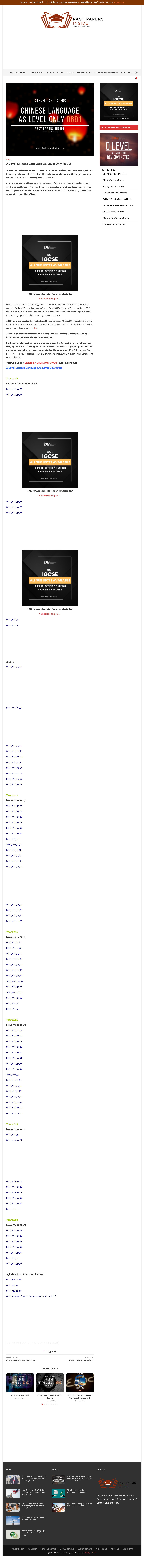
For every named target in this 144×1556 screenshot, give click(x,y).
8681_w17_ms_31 (14, 910)
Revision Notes (36, 72)
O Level (50, 72)
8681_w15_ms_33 (14, 1036)
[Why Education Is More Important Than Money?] (58, 1493)
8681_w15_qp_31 (14, 1058)
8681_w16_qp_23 (14, 992)
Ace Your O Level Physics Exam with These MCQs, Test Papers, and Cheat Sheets (79, 1479)
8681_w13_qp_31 (14, 1241)
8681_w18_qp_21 (14, 784)
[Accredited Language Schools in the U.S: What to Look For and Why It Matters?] (13, 1479)
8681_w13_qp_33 (14, 1252)
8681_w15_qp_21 (14, 1041)
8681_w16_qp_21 (14, 987)
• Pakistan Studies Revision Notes (117, 199)
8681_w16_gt (12, 1009)
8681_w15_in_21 (13, 1080)
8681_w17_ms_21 (14, 861)
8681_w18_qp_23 (14, 394)
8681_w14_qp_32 (14, 1198)
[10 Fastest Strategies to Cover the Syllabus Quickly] (58, 1507)
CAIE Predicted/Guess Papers (106, 72)
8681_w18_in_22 (13, 708)
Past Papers (20, 72)
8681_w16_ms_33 (15, 981)
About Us (115, 1549)
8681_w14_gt (12, 1134)
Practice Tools (83, 72)
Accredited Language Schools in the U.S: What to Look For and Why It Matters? (34, 1479)
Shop (123, 72)
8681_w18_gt (12, 625)
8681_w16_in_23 (13, 953)
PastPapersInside (90, 1553)
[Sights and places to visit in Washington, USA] (13, 1520)
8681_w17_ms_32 (14, 915)
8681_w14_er (12, 1209)
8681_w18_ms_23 (14, 762)
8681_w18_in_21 (13, 666)
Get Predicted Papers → (50, 298)
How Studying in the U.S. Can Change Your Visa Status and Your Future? (33, 1492)
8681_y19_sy (12, 1285)
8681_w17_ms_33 (14, 921)
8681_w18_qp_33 (14, 512)
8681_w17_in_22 (13, 850)
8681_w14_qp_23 (14, 1187)
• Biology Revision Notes (113, 186)
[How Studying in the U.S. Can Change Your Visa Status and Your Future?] (13, 1493)
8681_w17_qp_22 (14, 811)
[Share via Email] (55, 1352)
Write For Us (101, 1549)
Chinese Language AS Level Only (18, 1343)
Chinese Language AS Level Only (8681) (45, 1343)
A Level (60, 72)
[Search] (132, 72)
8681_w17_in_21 (14, 844)
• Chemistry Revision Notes (114, 174)
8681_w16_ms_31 (14, 975)
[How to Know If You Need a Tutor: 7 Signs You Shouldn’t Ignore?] (13, 1507)
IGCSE (70, 72)
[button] (9, 1389)
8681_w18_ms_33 (14, 779)
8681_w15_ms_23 (14, 1108)
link (35, 328)
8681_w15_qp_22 (14, 1047)
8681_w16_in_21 (13, 942)
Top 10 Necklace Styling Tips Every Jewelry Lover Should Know (33, 1533)
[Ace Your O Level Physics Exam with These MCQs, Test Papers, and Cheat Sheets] (58, 1479)
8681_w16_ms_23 (14, 970)
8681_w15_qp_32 (14, 1063)
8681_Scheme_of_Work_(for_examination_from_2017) (31, 1296)
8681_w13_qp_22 (14, 1230)
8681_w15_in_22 (13, 1085)
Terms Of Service (48, 1549)
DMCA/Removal (67, 1549)
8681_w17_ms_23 (14, 904)
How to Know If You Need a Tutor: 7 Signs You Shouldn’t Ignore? (33, 1506)
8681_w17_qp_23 (14, 817)
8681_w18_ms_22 (14, 757)
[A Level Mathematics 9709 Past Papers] (50, 1382)
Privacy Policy (17, 1549)
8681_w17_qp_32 (14, 828)
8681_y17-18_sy (13, 1280)
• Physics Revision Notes (113, 180)
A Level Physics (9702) (20, 1395)
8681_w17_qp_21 (14, 806)
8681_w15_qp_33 (14, 1069)
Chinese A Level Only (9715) (41, 362)
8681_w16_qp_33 (14, 998)
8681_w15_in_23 (13, 1091)
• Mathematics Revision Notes (115, 218)
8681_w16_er (12, 1003)
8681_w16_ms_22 (14, 964)
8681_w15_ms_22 (14, 1102)
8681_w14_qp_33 (14, 1203)
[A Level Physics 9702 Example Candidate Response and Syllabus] (80, 1382)
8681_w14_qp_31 (14, 1192)
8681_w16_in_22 (13, 948)
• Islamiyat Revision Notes (113, 224)
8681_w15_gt (13, 1074)
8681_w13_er (12, 1258)
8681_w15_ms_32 (14, 1030)
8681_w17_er (12, 839)
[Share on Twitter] (50, 1352)
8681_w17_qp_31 (14, 822)
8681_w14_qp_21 (14, 1140)
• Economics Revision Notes (114, 193)
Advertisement (85, 1549)
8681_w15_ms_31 (14, 1113)
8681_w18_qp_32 (14, 507)
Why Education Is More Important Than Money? (77, 1491)
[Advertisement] (72, 52)
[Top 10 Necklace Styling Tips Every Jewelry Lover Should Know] (13, 1534)
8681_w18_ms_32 (14, 773)
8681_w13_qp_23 (14, 1236)
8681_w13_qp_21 (14, 1263)
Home (10, 72)
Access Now (119, 2)
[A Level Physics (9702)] (20, 1382)
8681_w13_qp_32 (14, 1247)
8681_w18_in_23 (13, 745)
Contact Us (128, 1549)
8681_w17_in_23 (13, 855)
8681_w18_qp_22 (14, 389)
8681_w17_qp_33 (14, 833)
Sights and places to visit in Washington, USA (33, 1518)
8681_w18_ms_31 (14, 768)
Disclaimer (32, 1549)
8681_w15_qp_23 (14, 1052)
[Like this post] (45, 1352)
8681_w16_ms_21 (14, 959)
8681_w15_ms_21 (14, 1096)
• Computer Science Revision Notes (118, 205)
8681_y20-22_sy (13, 1291)
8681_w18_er (12, 619)
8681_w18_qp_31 (14, 501)
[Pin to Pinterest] (52, 1352)
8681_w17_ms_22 (14, 866)
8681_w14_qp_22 (14, 1181)
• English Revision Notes (113, 212)
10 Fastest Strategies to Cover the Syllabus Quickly (79, 1505)
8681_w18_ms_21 (14, 751)
